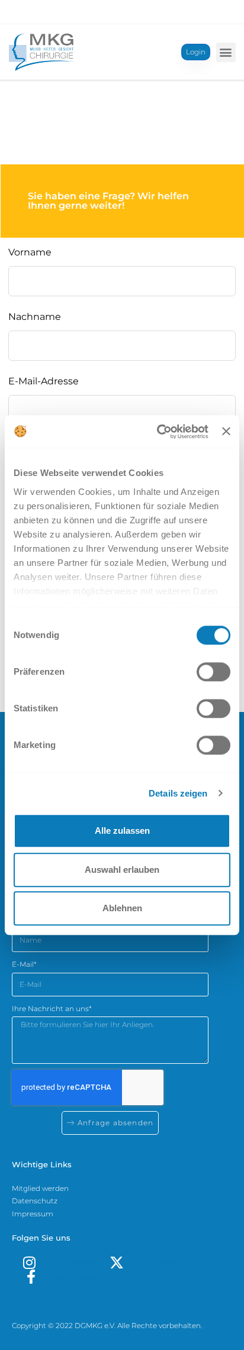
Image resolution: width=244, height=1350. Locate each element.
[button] (226, 52)
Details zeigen (178, 793)
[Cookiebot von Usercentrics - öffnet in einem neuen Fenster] (158, 431)
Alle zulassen (122, 830)
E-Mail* (24, 964)
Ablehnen (122, 908)
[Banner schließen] (226, 432)
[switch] (213, 671)
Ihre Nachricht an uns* (52, 1008)
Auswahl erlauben (122, 870)
